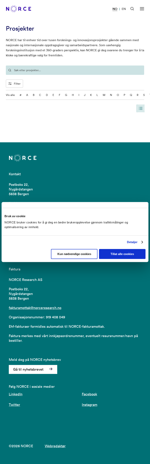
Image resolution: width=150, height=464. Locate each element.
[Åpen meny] (142, 8)
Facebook (89, 394)
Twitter (14, 404)
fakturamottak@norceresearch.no (35, 307)
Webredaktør (55, 446)
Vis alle (10, 95)
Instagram (89, 404)
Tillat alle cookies (122, 254)
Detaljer (132, 242)
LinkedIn (15, 394)
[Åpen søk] (132, 9)
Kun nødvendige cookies (74, 254)
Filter (17, 83)
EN (124, 9)
